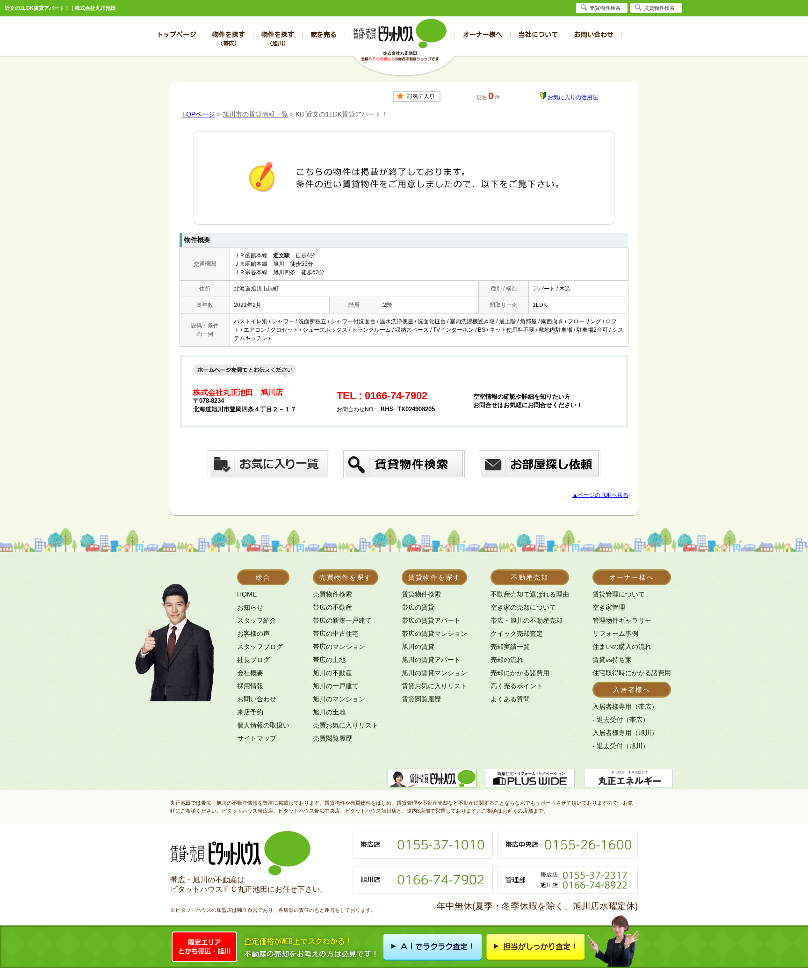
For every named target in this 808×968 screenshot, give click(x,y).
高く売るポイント (517, 686)
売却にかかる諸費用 (520, 673)
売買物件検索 (332, 594)
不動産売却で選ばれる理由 (530, 594)
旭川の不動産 (332, 673)
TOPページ (198, 114)
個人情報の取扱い (263, 725)
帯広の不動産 (332, 607)
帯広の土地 (329, 659)
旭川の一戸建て (336, 686)
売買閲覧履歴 (332, 738)
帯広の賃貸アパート (431, 620)
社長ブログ (253, 659)
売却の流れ (507, 659)
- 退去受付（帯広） (620, 719)
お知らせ (250, 607)
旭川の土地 (329, 712)
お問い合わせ (593, 34)
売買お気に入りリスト (345, 725)
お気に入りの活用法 (573, 97)
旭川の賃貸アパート (431, 659)
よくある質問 (510, 699)
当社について (538, 34)
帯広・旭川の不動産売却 (527, 620)
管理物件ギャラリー (621, 620)
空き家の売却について (523, 607)
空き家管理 (608, 607)
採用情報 (250, 686)
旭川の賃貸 (418, 646)
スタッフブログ (260, 646)
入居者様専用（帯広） (625, 706)
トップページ (176, 34)
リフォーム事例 (615, 633)
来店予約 (250, 712)
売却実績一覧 (510, 646)
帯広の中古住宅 (336, 633)
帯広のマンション (339, 646)
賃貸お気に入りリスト (434, 686)
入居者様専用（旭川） (625, 732)
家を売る (323, 34)
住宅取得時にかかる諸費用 (631, 673)
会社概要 (250, 673)
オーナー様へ (482, 34)
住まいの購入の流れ (621, 646)
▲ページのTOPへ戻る (600, 495)
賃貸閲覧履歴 (421, 699)
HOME (247, 594)
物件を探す (228, 38)
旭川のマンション (339, 699)
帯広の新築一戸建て (342, 620)
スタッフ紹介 (256, 620)
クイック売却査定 (517, 633)
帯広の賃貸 (418, 607)
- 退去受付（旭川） (620, 746)
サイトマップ (256, 738)
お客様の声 (253, 633)
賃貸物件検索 (421, 594)
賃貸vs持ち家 (612, 659)
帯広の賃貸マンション (434, 633)
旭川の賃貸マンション (434, 673)
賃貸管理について (618, 594)
